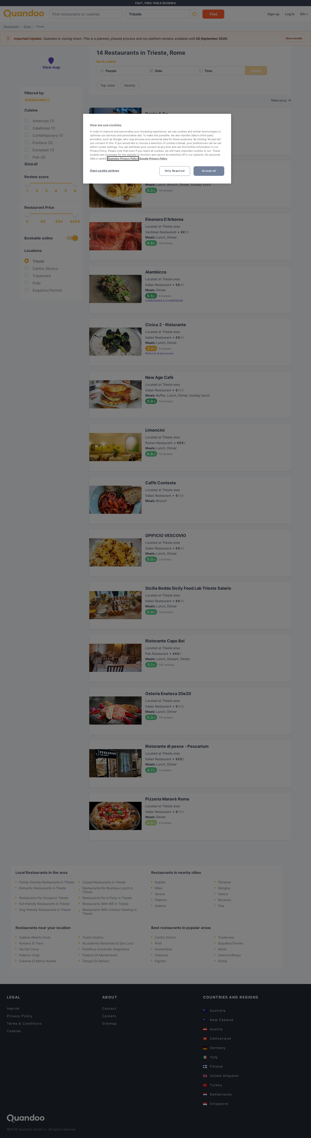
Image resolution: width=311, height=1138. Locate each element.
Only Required (174, 170)
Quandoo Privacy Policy (123, 158)
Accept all (209, 170)
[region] (157, 149)
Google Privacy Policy (153, 158)
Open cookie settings (104, 170)
